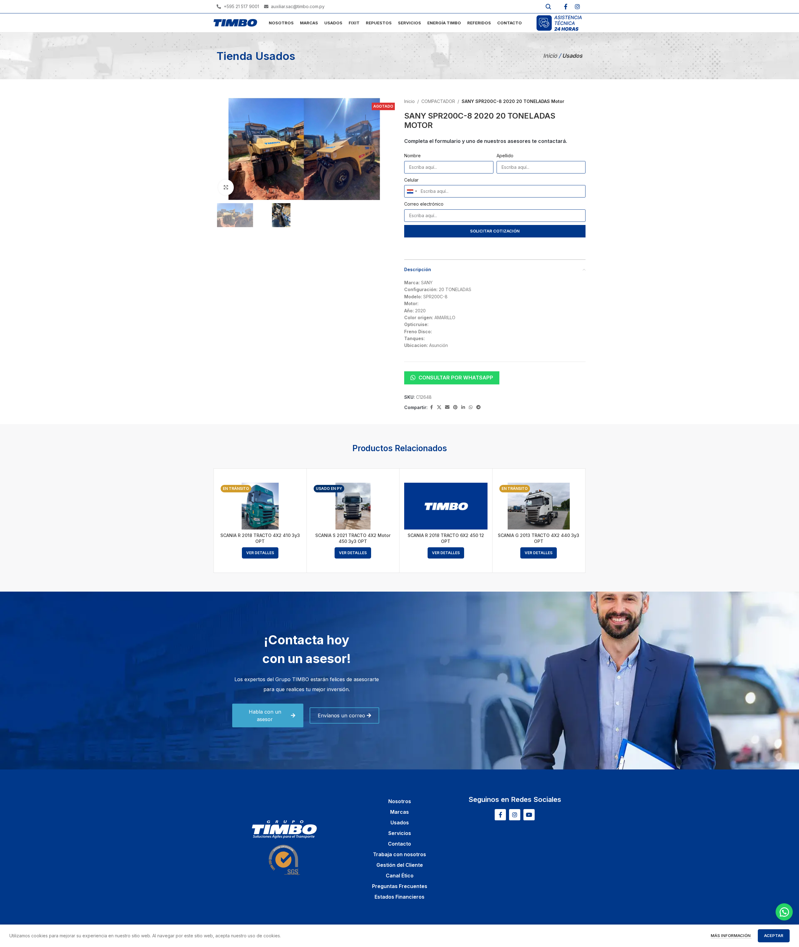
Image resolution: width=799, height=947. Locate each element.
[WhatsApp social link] (470, 407)
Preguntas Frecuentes (399, 886)
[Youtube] (529, 814)
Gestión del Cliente (399, 865)
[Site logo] (235, 22)
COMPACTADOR (438, 101)
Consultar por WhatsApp (456, 377)
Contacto (399, 844)
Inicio (551, 55)
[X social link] (439, 407)
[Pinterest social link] (455, 407)
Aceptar (773, 935)
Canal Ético (400, 875)
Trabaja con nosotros (399, 854)
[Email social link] (447, 407)
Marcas (399, 812)
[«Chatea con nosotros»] (784, 911)
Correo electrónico (424, 204)
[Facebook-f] (566, 7)
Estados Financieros (399, 897)
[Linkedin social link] (463, 407)
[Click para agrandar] (226, 187)
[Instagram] (577, 7)
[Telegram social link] (478, 407)
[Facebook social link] (431, 407)
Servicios (399, 833)
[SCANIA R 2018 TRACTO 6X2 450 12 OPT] (446, 506)
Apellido (505, 155)
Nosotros (399, 801)
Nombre (412, 155)
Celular (411, 180)
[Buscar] (548, 6)
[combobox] (411, 191)
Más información (731, 935)
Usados (399, 822)
